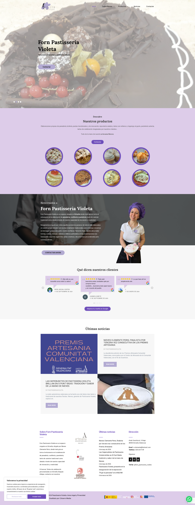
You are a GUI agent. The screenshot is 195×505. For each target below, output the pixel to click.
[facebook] (130, 459)
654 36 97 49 (139, 450)
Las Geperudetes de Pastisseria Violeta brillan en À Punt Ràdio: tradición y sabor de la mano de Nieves (70, 383)
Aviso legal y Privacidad (76, 495)
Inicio (94, 6)
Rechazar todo (17, 496)
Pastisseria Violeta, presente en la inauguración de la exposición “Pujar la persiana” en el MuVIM (112, 470)
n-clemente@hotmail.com (142, 447)
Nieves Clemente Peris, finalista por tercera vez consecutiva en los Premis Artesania (126, 342)
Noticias (137, 6)
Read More (110, 364)
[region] (26, 489)
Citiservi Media (65, 498)
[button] (189, 499)
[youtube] (138, 459)
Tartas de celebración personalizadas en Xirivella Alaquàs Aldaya (51, 471)
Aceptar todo (36, 496)
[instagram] (134, 459)
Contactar (150, 6)
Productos (122, 6)
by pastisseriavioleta (112, 349)
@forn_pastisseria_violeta (143, 465)
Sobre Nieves (107, 6)
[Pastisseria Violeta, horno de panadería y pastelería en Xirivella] (48, 6)
